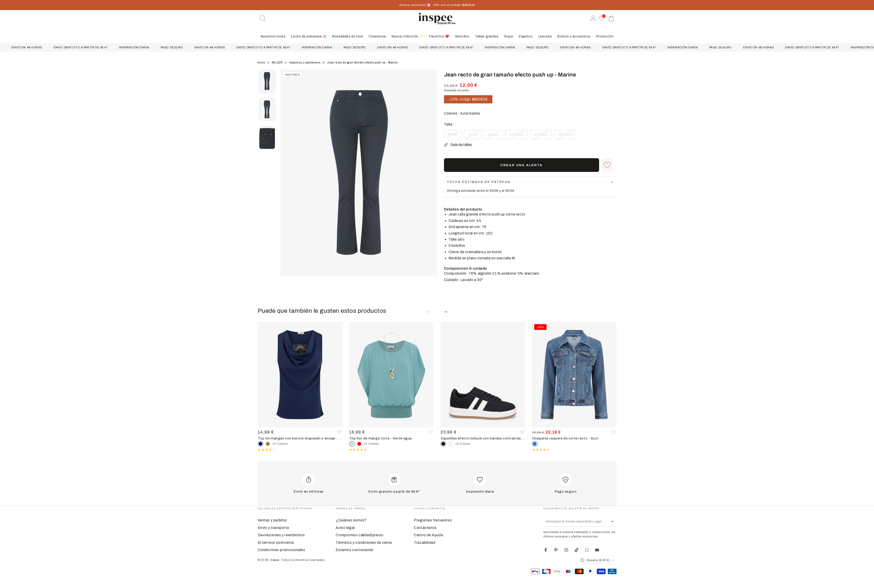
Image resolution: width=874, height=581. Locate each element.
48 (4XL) (566, 136)
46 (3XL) (542, 136)
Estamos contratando (354, 550)
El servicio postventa (276, 542)
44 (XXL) (517, 136)
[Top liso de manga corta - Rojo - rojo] (359, 444)
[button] (263, 18)
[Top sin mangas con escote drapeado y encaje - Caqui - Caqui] (268, 444)
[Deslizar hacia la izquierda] (286, 178)
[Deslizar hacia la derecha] (431, 178)
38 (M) (454, 136)
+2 (280, 443)
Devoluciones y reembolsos (281, 535)
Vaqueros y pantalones (305, 62)
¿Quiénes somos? (351, 520)
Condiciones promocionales (281, 550)
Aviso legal (345, 528)
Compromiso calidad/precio (359, 535)
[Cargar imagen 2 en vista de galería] (267, 109)
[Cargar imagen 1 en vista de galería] (267, 81)
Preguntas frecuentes (433, 520)
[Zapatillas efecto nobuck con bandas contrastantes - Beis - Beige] (450, 444)
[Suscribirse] (613, 521)
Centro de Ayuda (428, 535)
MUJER (277, 62)
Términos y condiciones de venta (364, 542)
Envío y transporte (273, 528)
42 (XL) (495, 136)
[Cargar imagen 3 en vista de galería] (267, 137)
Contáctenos (425, 528)
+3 (462, 443)
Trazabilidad (424, 542)
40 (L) (474, 136)
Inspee (274, 560)
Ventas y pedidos (272, 520)
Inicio (262, 62)
